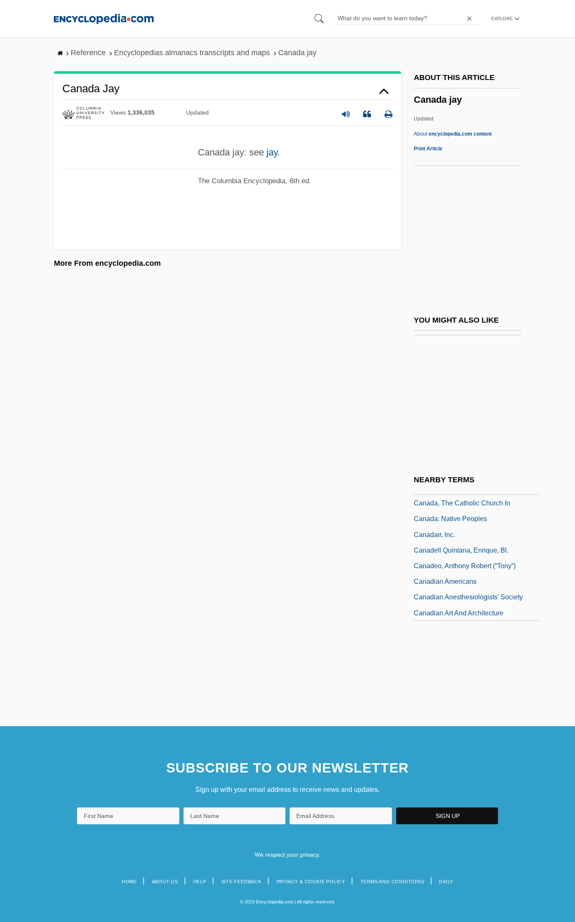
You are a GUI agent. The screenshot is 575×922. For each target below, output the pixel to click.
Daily (446, 881)
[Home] (104, 18)
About (453, 134)
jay (271, 152)
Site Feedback (241, 881)
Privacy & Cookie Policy (311, 881)
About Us (165, 881)
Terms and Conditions (392, 881)
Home (129, 881)
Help (199, 881)
